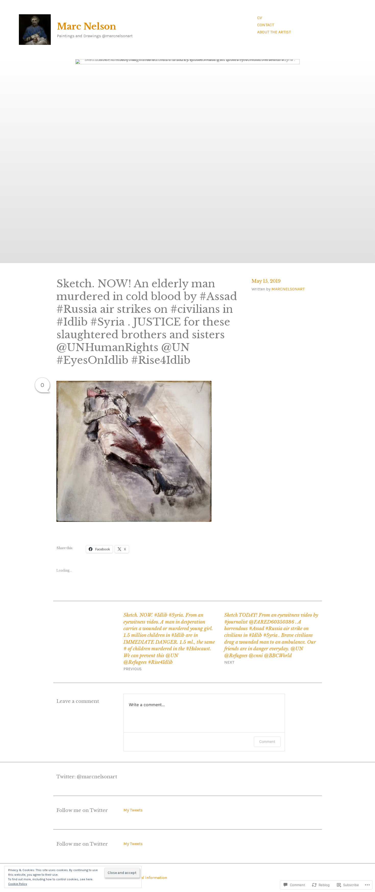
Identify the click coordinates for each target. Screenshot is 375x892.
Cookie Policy (17, 884)
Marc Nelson (86, 26)
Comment (267, 741)
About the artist (274, 32)
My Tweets (133, 810)
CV (259, 17)
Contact (265, 24)
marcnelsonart (288, 289)
